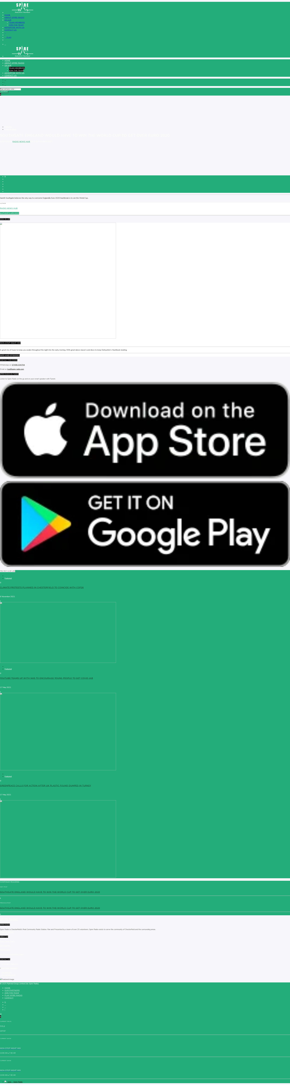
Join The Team (16, 25)
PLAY (8, 37)
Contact (9, 998)
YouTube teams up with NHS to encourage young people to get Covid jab (46, 678)
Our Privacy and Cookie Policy (11, 954)
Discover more (6, 932)
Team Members (17, 22)
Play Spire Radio (13, 995)
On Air (8, 20)
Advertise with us (14, 27)
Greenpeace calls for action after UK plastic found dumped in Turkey (45, 785)
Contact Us (11, 30)
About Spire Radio (14, 17)
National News (10, 129)
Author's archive (9, 213)
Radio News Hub (21, 141)
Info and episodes (10, 355)
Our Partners (5, 950)
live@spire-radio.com (15, 369)
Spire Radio (4, 592)
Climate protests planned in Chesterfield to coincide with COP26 (42, 587)
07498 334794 (18, 365)
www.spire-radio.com (9, 964)
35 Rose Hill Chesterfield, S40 (8, 973)
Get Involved (5, 945)
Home (7, 15)
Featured (8, 127)
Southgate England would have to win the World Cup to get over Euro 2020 (50, 892)
